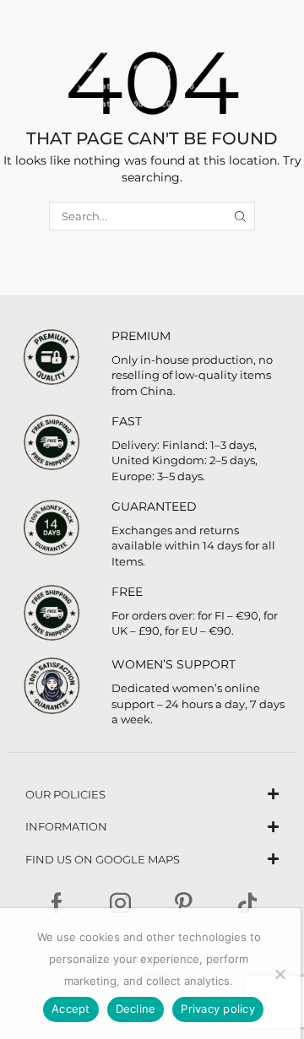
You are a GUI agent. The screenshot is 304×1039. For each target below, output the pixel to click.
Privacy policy (218, 1008)
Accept (71, 1008)
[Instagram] (120, 902)
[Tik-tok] (247, 902)
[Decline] (279, 974)
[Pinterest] (183, 902)
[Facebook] (57, 902)
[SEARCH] (240, 216)
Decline (136, 1008)
